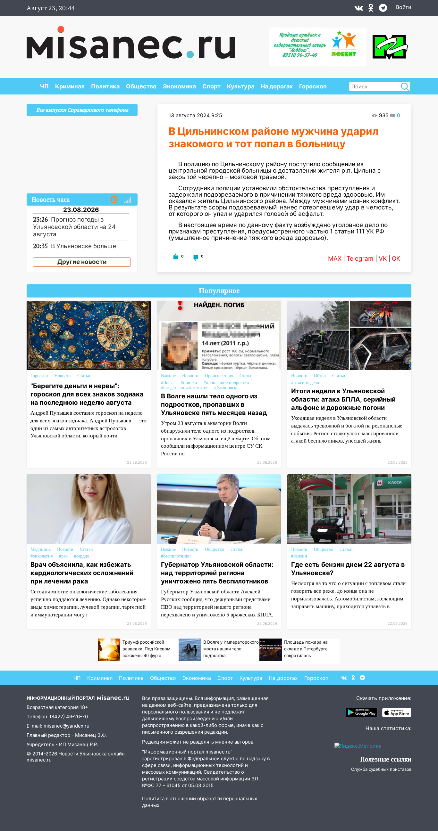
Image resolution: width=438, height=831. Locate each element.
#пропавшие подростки (226, 382)
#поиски (189, 382)
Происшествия (219, 375)
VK (383, 258)
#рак (63, 556)
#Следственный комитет (184, 387)
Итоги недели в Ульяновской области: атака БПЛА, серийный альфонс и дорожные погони (343, 399)
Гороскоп (313, 86)
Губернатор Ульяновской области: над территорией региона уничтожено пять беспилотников (217, 573)
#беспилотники (176, 556)
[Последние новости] (114, 200)
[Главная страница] (131, 39)
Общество (141, 86)
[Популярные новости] (127, 200)
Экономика (179, 86)
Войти (403, 7)
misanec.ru (39, 760)
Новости (63, 375)
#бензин (299, 556)
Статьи (83, 375)
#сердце (81, 556)
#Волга (167, 382)
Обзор (320, 375)
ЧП (44, 86)
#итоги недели (305, 382)
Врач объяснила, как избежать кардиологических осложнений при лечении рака (81, 573)
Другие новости (82, 261)
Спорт (211, 86)
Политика (105, 86)
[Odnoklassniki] (371, 9)
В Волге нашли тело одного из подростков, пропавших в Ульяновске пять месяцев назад (214, 404)
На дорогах (277, 86)
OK (396, 258)
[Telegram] (383, 9)
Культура (240, 86)
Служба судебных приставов (381, 769)
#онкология (41, 556)
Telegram (360, 258)
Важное (168, 375)
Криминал (70, 86)
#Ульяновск (225, 387)
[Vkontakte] (358, 9)
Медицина (40, 549)
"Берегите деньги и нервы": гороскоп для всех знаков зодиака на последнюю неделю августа (87, 394)
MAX (334, 258)
